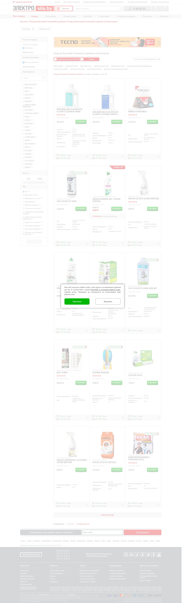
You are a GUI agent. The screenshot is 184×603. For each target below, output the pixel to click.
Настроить (108, 301)
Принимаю (77, 301)
